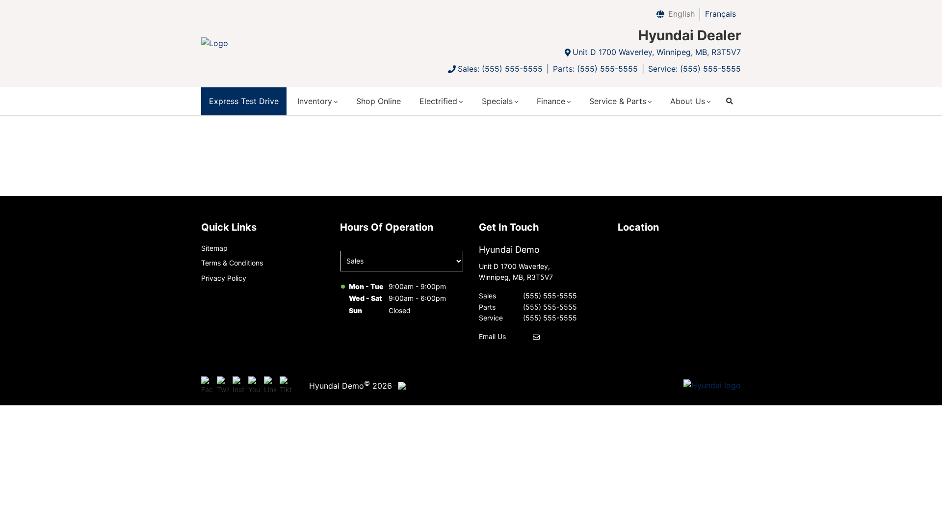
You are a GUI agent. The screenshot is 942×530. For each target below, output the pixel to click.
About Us (687, 101)
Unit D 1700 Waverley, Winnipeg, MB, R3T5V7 (657, 52)
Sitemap (214, 248)
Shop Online (378, 101)
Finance (551, 101)
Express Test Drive (244, 101)
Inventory (314, 101)
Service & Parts (617, 101)
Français (720, 14)
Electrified (438, 101)
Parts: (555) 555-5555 (595, 69)
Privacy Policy (223, 278)
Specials (497, 101)
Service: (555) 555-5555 (694, 69)
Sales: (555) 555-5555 (500, 69)
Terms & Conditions (232, 263)
